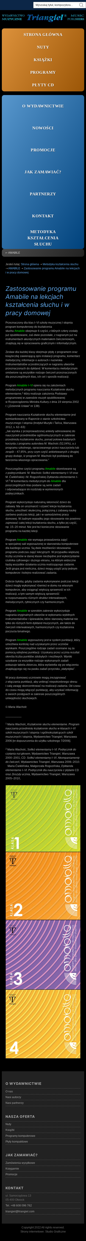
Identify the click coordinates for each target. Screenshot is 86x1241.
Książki (43, 59)
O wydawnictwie (43, 106)
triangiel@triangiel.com (20, 1211)
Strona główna (43, 34)
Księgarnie (12, 1168)
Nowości (43, 128)
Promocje (43, 150)
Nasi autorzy (13, 1097)
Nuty (43, 47)
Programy (43, 72)
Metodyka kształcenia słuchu (43, 237)
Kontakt (43, 216)
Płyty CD (43, 85)
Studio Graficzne (55, 1231)
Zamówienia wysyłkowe (20, 1163)
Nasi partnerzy (15, 1103)
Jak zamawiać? (43, 172)
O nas (9, 1091)
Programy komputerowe (20, 1135)
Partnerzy (43, 194)
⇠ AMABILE (13, 252)
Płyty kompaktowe (17, 1141)
